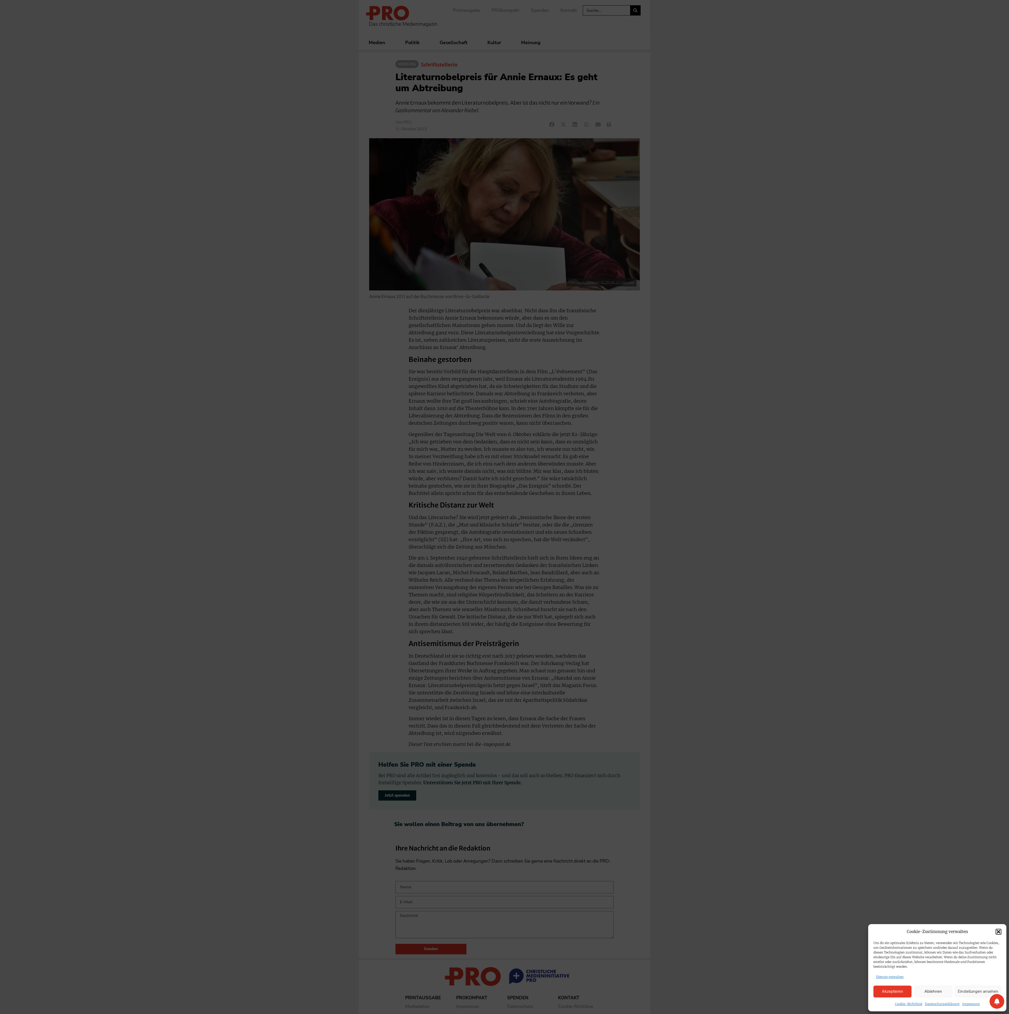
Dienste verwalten (890, 977)
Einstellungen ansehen (978, 991)
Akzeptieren (892, 991)
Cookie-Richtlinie (908, 1004)
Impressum (971, 1004)
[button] (998, 931)
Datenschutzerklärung (942, 1004)
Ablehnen (933, 991)
